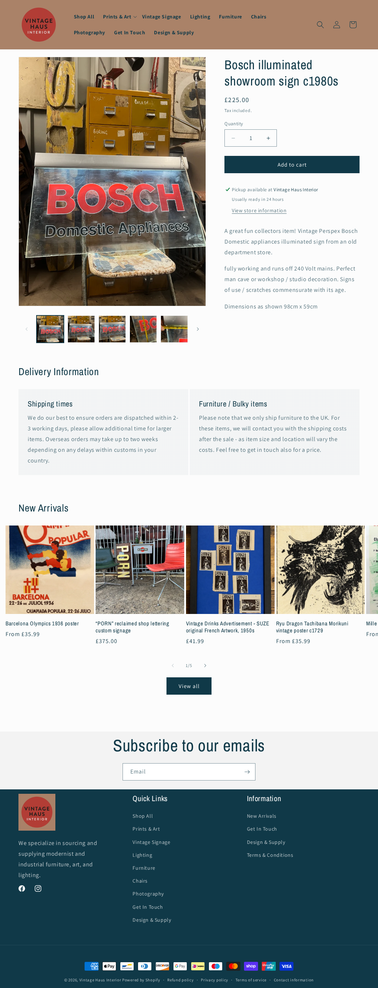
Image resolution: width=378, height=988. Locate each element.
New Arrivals (261, 816)
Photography (148, 893)
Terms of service (251, 979)
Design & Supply (152, 920)
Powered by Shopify (141, 979)
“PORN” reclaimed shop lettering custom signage (132, 627)
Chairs (140, 880)
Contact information (294, 979)
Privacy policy (214, 979)
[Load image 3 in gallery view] (112, 329)
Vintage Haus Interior (100, 979)
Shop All (143, 816)
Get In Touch (148, 907)
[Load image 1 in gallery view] (50, 329)
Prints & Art (146, 828)
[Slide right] (198, 329)
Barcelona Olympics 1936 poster (42, 623)
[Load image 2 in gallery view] (81, 329)
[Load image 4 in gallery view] (143, 329)
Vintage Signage (151, 842)
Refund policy (180, 979)
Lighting (142, 855)
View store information (259, 210)
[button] (118, 16)
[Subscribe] (247, 772)
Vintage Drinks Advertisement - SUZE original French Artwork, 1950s (227, 627)
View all (189, 685)
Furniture (144, 868)
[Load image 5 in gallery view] (174, 329)
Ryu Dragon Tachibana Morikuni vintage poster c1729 (312, 627)
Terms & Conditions (270, 855)
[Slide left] (26, 329)
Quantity (233, 124)
